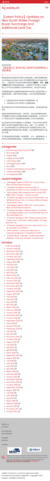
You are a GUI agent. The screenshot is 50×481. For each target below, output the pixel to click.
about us (5, 424)
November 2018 (12, 382)
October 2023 (12, 289)
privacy (5, 440)
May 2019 (10, 366)
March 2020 (11, 353)
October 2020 (12, 339)
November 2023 (12, 286)
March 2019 (10, 371)
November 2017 (12, 409)
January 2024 (11, 281)
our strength (7, 433)
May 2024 (10, 270)
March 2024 (11, 275)
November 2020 (12, 337)
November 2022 (12, 315)
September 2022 (13, 321)
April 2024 (10, 273)
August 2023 (11, 294)
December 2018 (12, 379)
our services (7, 431)
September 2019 (13, 355)
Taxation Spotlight (13, 171)
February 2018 (11, 403)
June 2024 (10, 267)
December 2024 (13, 251)
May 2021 (10, 334)
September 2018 (13, 387)
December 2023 (12, 283)
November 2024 (12, 254)
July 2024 (10, 264)
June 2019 (10, 363)
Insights (9, 155)
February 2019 (11, 374)
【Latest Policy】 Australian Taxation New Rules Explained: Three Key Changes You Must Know (25, 236)
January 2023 (11, 313)
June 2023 (10, 299)
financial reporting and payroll (18, 150)
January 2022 (11, 326)
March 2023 (11, 307)
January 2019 (11, 377)
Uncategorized (12, 174)
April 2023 (10, 305)
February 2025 (12, 246)
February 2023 (12, 310)
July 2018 (9, 393)
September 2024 (13, 259)
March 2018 (10, 401)
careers (5, 444)
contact (5, 427)
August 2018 (11, 390)
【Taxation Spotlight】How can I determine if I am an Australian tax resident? (26, 226)
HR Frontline (11, 153)
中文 (46, 2)
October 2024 (12, 256)
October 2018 (11, 385)
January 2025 (11, 248)
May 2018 (10, 398)
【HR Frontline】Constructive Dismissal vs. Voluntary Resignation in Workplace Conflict (24, 231)
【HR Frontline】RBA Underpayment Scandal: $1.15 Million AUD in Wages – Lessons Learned (26, 193)
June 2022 (10, 323)
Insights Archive (12, 158)
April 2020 (10, 350)
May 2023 (10, 302)
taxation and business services (18, 169)
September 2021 (12, 329)
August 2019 (11, 358)
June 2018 (10, 395)
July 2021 (9, 331)
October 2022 (12, 318)
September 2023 (13, 291)
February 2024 (12, 278)
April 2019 (10, 369)
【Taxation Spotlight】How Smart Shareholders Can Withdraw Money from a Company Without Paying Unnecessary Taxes (27, 200)
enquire (5, 438)
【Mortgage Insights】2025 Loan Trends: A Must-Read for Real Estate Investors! (26, 183)
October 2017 (11, 411)
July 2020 (10, 345)
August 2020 (11, 342)
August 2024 (11, 262)
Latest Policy (11, 161)
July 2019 (9, 361)
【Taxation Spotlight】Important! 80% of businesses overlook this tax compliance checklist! (26, 188)
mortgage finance (13, 163)
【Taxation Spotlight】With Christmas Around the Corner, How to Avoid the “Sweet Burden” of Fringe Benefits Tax (26, 220)
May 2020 (10, 347)
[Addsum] (10, 7)
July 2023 (10, 297)
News (8, 166)
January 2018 (11, 406)
